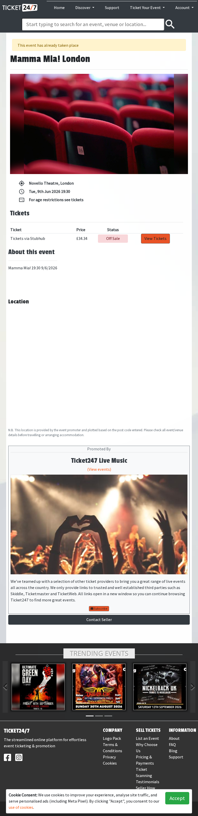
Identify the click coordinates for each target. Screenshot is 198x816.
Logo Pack (112, 738)
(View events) (99, 469)
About (174, 738)
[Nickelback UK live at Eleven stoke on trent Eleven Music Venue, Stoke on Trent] (159, 687)
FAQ (172, 744)
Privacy (109, 757)
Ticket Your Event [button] (146, 7)
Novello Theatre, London (46, 183)
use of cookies (21, 807)
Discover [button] (83, 7)
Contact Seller (99, 619)
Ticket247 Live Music (99, 461)
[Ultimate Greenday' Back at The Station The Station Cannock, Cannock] (38, 687)
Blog (173, 751)
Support (112, 7)
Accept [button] (177, 798)
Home (59, 7)
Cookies (110, 763)
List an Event (147, 738)
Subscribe (100, 608)
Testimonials (147, 781)
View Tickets (155, 238)
